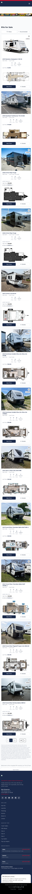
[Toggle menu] (29, 3)
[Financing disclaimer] (12, 185)
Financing (3, 811)
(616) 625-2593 (26, 849)
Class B (3, 833)
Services (3, 813)
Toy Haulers (4, 839)
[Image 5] (19, 113)
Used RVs (3, 808)
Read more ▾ (16, 769)
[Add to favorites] (29, 36)
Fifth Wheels (4, 828)
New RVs (3, 805)
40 (21, 740)
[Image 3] (16, 113)
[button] (16, 77)
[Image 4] (18, 113)
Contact (3, 818)
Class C (3, 836)
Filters (10, 31)
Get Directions (4, 794)
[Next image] (29, 46)
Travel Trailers (4, 826)
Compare (28, 38)
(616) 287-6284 (26, 861)
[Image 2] (17, 56)
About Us (3, 816)
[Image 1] (15, 56)
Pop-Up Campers (5, 841)
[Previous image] (2, 46)
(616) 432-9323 (26, 855)
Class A (3, 831)
